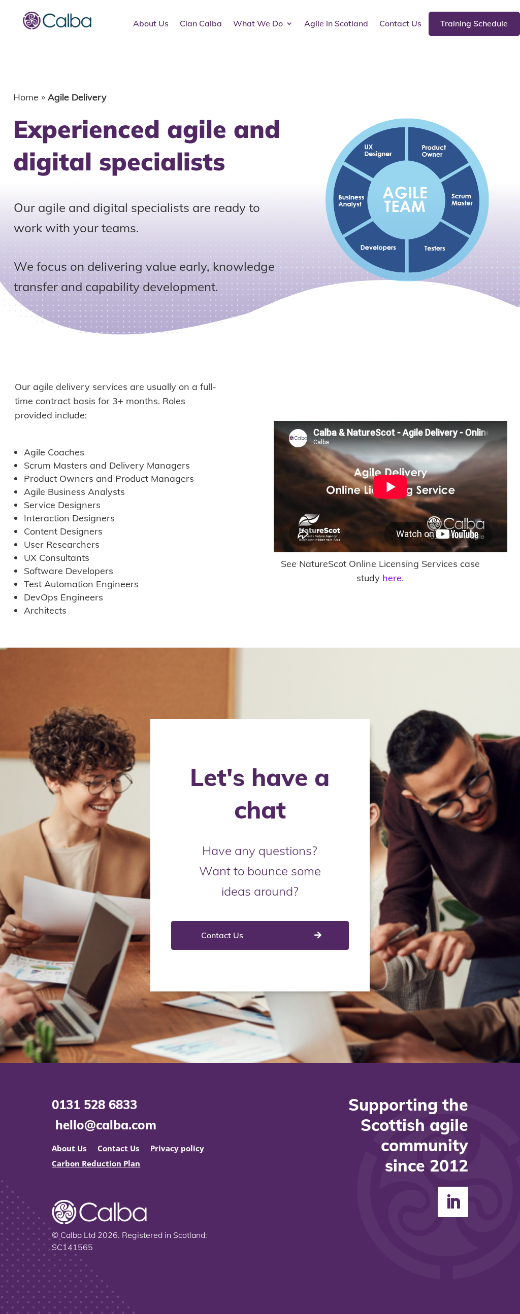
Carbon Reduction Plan (96, 1164)
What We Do (258, 24)
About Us (151, 24)
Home (26, 97)
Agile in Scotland (336, 24)
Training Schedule (474, 23)
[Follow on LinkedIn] (453, 1202)
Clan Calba (201, 24)
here (392, 578)
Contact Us (400, 24)
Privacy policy (177, 1149)
